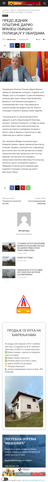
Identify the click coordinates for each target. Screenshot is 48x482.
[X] (17, 45)
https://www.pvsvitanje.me (24, 234)
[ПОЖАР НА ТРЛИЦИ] (8, 261)
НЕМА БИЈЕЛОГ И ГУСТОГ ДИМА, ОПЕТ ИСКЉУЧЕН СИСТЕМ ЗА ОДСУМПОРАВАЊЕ (30, 272)
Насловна (5, 10)
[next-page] (7, 282)
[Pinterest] (22, 45)
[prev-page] (3, 282)
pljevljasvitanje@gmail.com (33, 480)
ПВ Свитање (11, 39)
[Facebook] (12, 45)
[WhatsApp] (28, 45)
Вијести (13, 10)
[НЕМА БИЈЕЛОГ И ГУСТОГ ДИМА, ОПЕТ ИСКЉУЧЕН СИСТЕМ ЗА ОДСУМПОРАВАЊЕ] (8, 273)
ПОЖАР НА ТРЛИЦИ (25, 258)
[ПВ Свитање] (3, 39)
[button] (4, 479)
